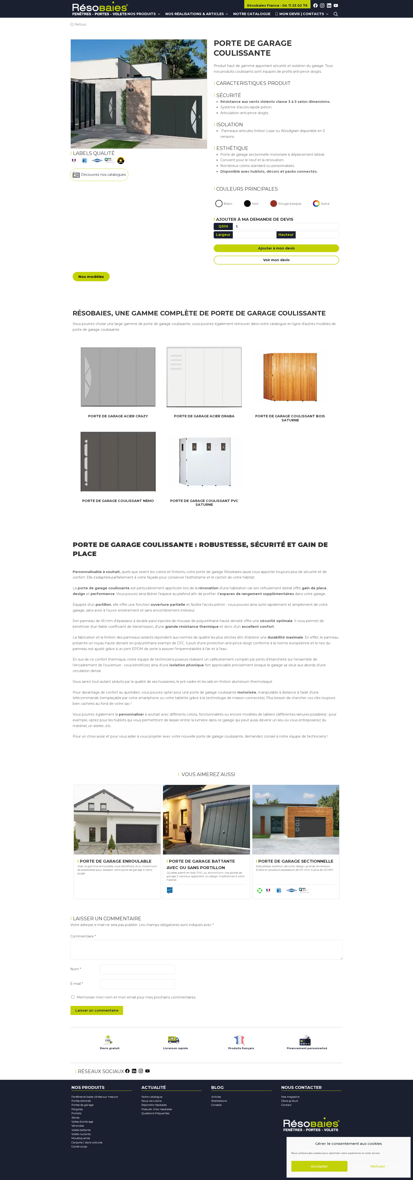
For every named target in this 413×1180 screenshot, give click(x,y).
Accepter (319, 1166)
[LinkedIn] (134, 1070)
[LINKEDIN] (329, 6)
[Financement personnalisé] (305, 1038)
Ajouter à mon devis (276, 248)
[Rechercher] (336, 14)
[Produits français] (239, 1038)
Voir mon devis (276, 260)
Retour (80, 24)
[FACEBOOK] (315, 6)
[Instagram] (140, 1070)
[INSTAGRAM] (322, 6)
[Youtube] (147, 1070)
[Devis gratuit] (108, 1038)
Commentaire (83, 936)
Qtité (223, 226)
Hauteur (285, 234)
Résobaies (263, 5)
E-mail (76, 983)
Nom (75, 969)
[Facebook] (127, 1070)
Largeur (223, 234)
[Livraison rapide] (173, 1038)
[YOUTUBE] (336, 6)
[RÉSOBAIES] (100, 9)
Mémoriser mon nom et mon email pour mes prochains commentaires (136, 997)
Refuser (377, 1166)
